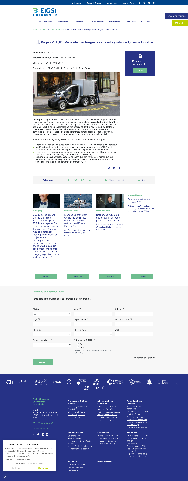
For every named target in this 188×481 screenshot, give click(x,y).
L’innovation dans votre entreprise (136, 439)
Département (81, 319)
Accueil (35, 30)
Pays (36, 319)
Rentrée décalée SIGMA (137, 419)
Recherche (145, 22)
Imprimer (119, 168)
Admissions (63, 22)
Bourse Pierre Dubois (106, 444)
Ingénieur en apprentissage (108, 412)
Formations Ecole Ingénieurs (134, 402)
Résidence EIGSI (75, 438)
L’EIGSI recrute (74, 417)
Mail (114, 168)
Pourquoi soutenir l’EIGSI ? (137, 446)
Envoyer (42, 362)
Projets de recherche (56, 30)
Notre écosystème (75, 467)
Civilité (36, 309)
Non (82, 347)
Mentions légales (104, 461)
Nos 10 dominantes (135, 417)
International (114, 22)
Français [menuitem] (125, 3)
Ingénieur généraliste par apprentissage (137, 423)
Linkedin (90, 180)
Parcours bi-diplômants (107, 441)
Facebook (104, 168)
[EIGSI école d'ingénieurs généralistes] (94, 12)
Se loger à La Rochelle (77, 436)
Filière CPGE (80, 329)
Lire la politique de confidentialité (17, 460)
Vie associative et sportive (79, 449)
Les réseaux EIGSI (134, 443)
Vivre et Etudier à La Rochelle (80, 446)
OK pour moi (42, 468)
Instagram (82, 180)
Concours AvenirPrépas (107, 406)
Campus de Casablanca (94, 3)
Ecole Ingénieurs (77, 3)
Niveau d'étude (123, 319)
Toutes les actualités (117, 180)
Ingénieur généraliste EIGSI (79, 406)
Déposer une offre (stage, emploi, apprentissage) (137, 455)
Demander (140, 70)
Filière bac (38, 329)
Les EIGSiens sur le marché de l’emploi (138, 450)
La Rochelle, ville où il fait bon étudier (80, 442)
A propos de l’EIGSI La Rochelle (77, 402)
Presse (145, 180)
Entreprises (131, 22)
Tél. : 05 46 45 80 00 (43, 423)
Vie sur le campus (96, 22)
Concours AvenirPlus (105, 409)
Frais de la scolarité (105, 420)
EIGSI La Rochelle (45, 22)
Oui (81, 344)
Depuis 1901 (73, 409)
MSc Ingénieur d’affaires (107, 414)
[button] (5, 477)
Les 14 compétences (76, 414)
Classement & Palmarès (77, 412)
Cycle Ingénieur (133, 414)
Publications (73, 470)
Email (118, 329)
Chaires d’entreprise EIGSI (137, 436)
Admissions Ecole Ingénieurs (105, 402)
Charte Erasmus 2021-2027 (109, 436)
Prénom (120, 309)
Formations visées (42, 339)
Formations (78, 22)
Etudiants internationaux (107, 417)
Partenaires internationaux (108, 438)
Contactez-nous (40, 428)
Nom (77, 309)
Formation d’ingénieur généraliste (136, 407)
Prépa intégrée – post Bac (137, 411)
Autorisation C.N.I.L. (84, 339)
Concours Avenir (112, 3)
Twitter (109, 168)
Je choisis (16, 468)
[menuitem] (125, 3)
